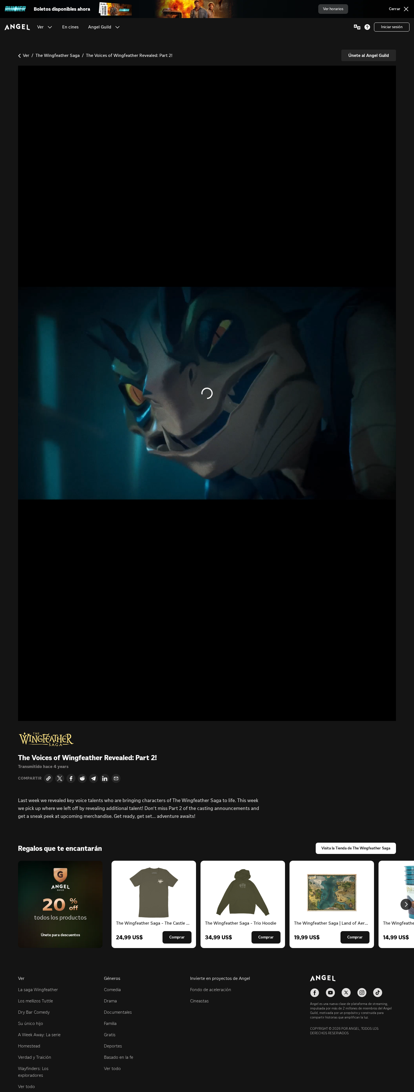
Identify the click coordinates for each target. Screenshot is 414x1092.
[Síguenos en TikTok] (377, 992)
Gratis (109, 1034)
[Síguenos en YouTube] (330, 992)
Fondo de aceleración (210, 989)
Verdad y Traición (34, 1057)
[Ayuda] (367, 27)
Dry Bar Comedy (34, 1012)
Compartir (30, 778)
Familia (110, 1023)
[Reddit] (82, 778)
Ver (26, 55)
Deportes (113, 1046)
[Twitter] (59, 778)
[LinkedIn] (104, 778)
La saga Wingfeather (38, 989)
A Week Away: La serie (39, 1034)
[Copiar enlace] (48, 778)
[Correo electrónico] (116, 778)
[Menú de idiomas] (357, 27)
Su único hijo (30, 1023)
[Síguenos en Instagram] (361, 992)
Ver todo (26, 1086)
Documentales (118, 1012)
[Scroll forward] (406, 904)
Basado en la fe (118, 1057)
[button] (50, 27)
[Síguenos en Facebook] (314, 992)
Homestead (29, 1046)
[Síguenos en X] (346, 992)
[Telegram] (93, 778)
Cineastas (199, 1001)
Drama (110, 1001)
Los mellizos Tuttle (35, 1001)
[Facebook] (70, 778)
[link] (70, 27)
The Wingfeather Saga (57, 55)
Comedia (112, 989)
